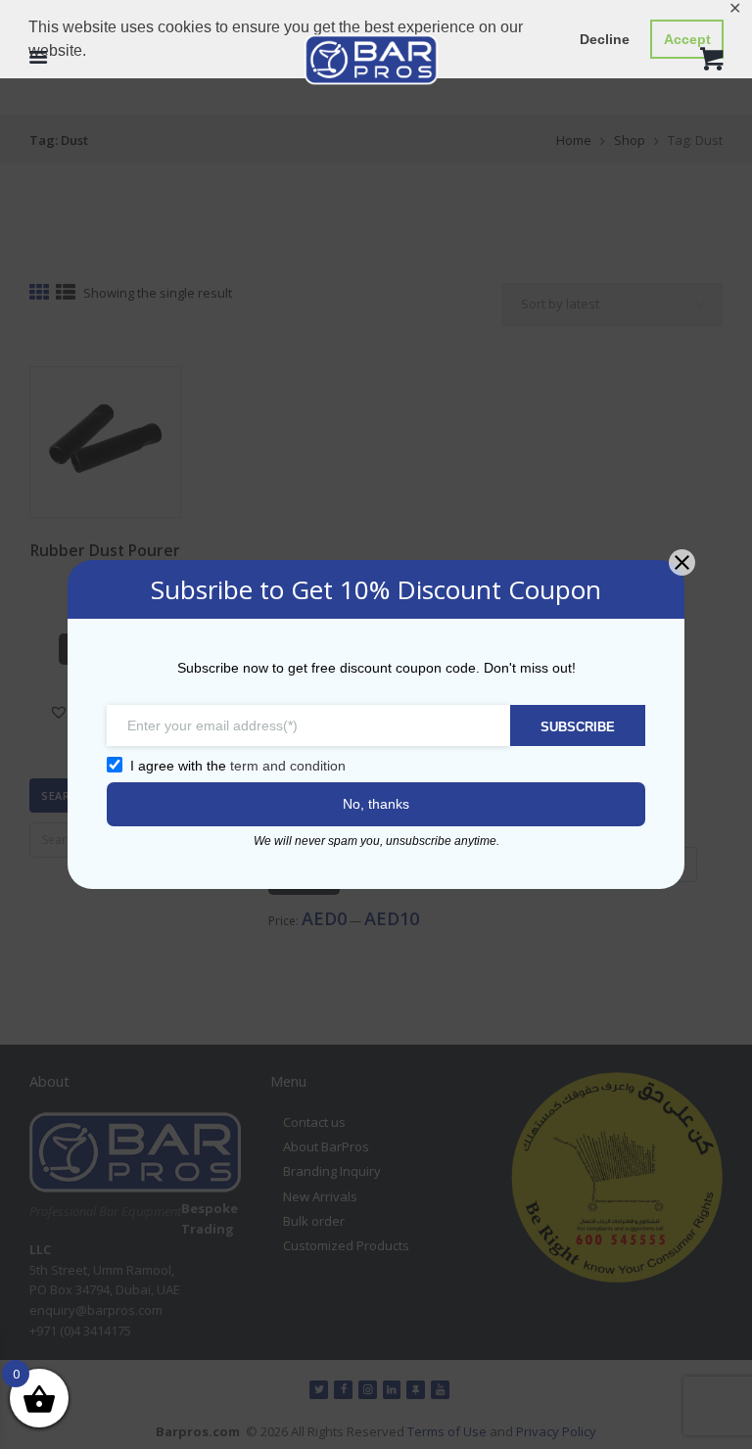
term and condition (288, 765)
